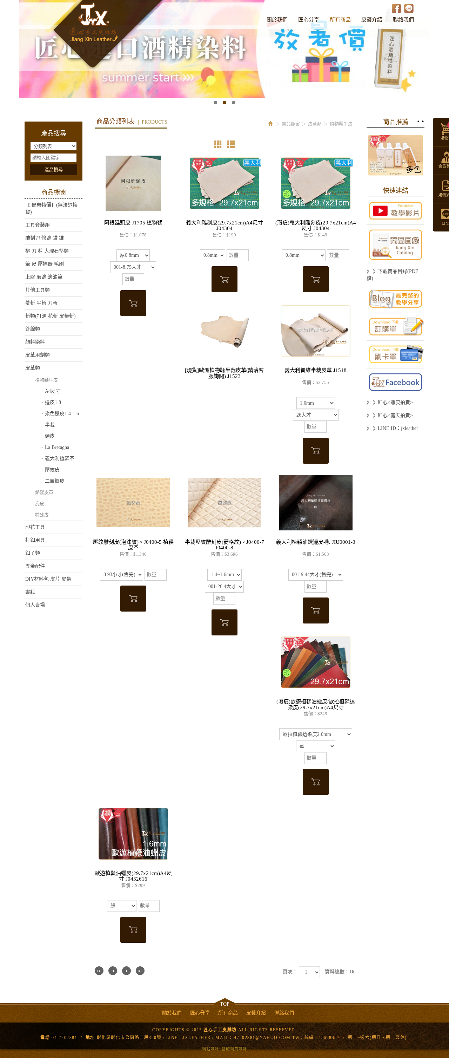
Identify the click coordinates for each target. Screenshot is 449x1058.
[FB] (395, 382)
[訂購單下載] (395, 326)
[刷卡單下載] (395, 354)
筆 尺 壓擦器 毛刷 (44, 264)
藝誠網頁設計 (234, 1049)
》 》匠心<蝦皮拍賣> (390, 402)
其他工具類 (37, 290)
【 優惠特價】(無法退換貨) (51, 208)
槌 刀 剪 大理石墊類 (47, 251)
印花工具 (35, 527)
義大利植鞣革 (59, 458)
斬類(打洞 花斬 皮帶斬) (50, 316)
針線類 (32, 329)
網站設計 (210, 1049)
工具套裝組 (37, 225)
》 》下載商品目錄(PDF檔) (392, 275)
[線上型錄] (395, 245)
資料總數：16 (339, 971)
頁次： (290, 971)
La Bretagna (57, 447)
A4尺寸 (53, 391)
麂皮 (39, 503)
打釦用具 (35, 540)
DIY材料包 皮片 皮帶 (48, 579)
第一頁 (99, 970)
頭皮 (50, 436)
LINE (409, 8)
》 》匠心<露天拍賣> (390, 415)
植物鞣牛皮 (46, 380)
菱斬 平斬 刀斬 (41, 303)
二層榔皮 (55, 481)
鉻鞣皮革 (44, 492)
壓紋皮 (52, 469)
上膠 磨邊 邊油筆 (43, 277)
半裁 (50, 424)
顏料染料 (35, 342)
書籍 (30, 592)
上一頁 (112, 970)
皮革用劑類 (37, 355)
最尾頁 (140, 970)
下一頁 (126, 970)
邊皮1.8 (53, 402)
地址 (90, 1037)
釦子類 (32, 553)
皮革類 (32, 368)
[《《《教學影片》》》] (395, 210)
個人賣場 (35, 605)
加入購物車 (133, 303)
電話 (45, 1037)
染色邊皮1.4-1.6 (62, 413)
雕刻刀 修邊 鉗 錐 (44, 238)
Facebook (396, 8)
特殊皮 (42, 514)
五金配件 (35, 566)
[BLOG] (395, 299)
